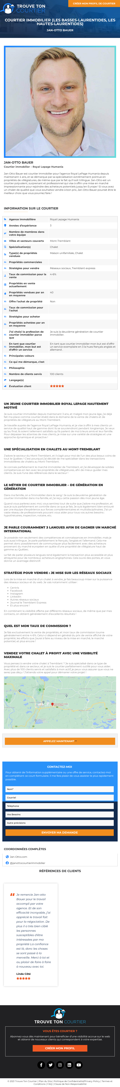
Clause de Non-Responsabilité (70, 1084)
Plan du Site (45, 1081)
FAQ (49, 1084)
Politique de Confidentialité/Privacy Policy (77, 1081)
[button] (60, 741)
